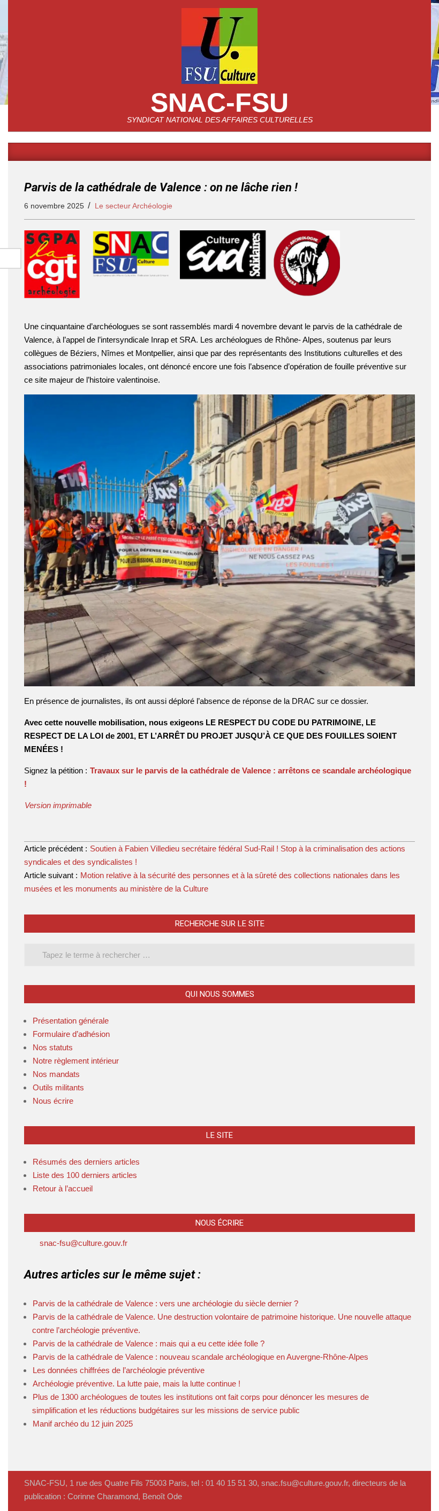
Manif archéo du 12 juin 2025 (83, 1423)
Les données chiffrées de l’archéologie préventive (119, 1370)
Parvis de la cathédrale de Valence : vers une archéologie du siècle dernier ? (165, 1303)
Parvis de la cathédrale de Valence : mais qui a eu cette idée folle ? (148, 1343)
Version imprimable (58, 805)
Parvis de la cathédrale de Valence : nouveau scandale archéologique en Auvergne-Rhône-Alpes (200, 1356)
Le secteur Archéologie (133, 206)
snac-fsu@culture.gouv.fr (83, 1242)
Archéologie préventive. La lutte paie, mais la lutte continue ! (136, 1383)
